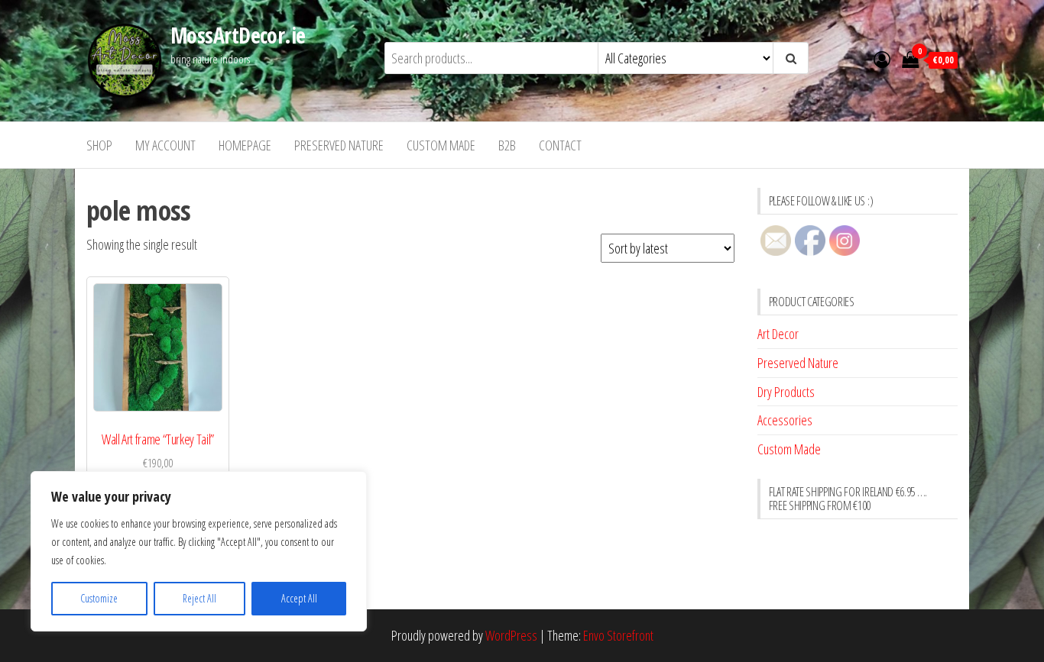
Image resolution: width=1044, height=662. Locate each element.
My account (165, 145)
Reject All (199, 598)
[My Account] (882, 58)
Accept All (299, 598)
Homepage (245, 145)
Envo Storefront (618, 635)
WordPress (511, 635)
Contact (560, 145)
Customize (99, 598)
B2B (507, 145)
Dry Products (786, 392)
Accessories (784, 420)
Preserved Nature (339, 145)
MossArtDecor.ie (238, 35)
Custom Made (441, 145)
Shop (99, 145)
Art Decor (778, 334)
